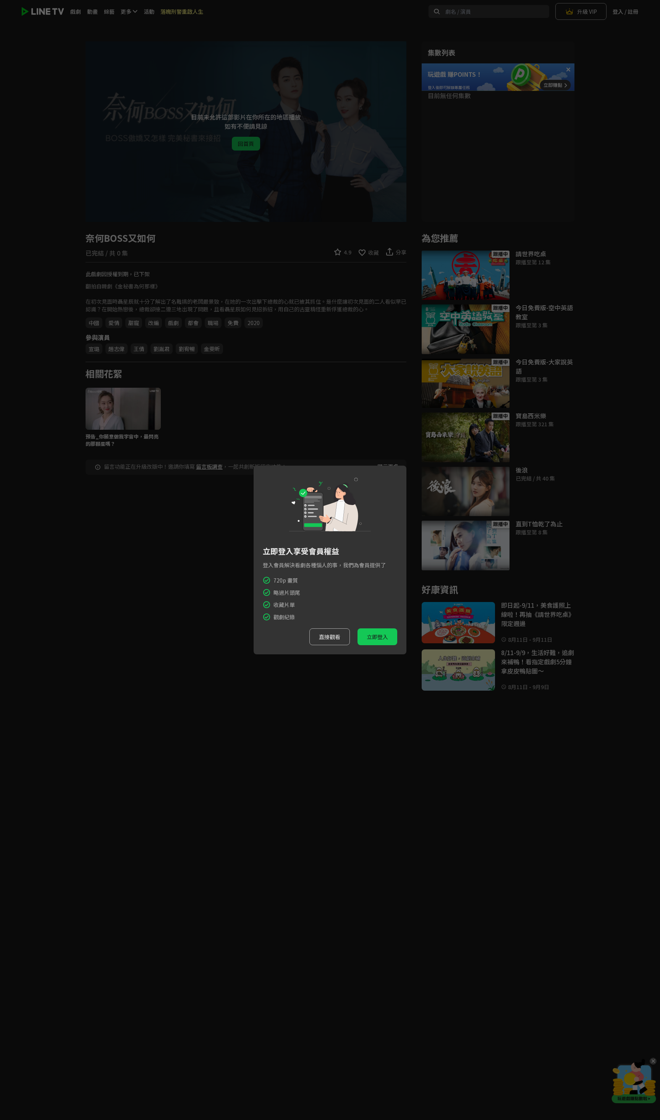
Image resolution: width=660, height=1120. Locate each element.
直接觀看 (329, 637)
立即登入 (377, 637)
